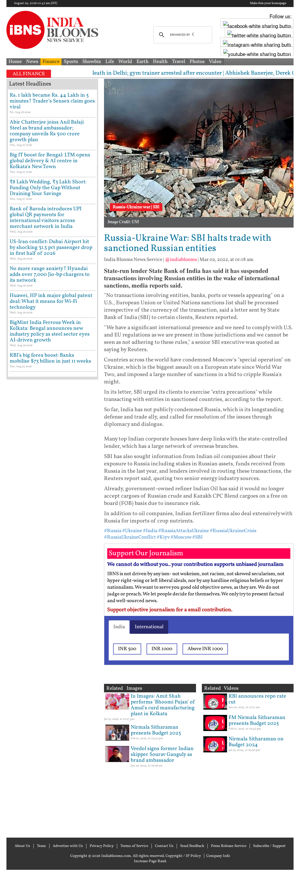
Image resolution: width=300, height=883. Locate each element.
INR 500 (127, 648)
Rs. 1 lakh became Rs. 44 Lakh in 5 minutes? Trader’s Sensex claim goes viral (52, 101)
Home (15, 61)
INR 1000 (161, 648)
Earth (143, 61)
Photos (197, 61)
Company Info (218, 856)
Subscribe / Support (269, 846)
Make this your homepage (268, 3)
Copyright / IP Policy (183, 856)
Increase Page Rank (150, 861)
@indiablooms (181, 259)
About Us (22, 846)
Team (41, 846)
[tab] (119, 627)
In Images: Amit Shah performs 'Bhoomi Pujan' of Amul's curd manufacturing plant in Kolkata (163, 705)
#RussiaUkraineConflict (130, 537)
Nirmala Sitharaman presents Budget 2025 (156, 730)
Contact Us (164, 846)
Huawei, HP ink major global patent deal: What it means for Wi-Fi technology (51, 301)
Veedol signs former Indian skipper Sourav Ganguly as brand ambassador (162, 754)
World (125, 61)
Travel (178, 61)
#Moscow (181, 537)
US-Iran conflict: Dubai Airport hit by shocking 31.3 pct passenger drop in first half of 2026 (51, 247)
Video (215, 61)
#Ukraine (132, 530)
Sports (71, 61)
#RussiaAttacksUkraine (183, 530)
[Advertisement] (52, 607)
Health (160, 61)
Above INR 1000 (205, 648)
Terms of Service (134, 846)
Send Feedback (192, 846)
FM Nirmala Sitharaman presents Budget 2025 (257, 720)
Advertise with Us (68, 846)
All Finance (29, 74)
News (32, 61)
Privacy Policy (102, 846)
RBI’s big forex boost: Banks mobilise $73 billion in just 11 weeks (50, 358)
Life (109, 61)
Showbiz (91, 61)
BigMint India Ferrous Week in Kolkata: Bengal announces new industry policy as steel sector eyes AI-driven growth (50, 331)
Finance (50, 61)
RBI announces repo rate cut (257, 699)
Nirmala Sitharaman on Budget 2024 (256, 742)
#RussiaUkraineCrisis (233, 530)
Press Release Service (228, 846)
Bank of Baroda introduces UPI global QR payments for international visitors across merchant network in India (45, 217)
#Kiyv (163, 537)
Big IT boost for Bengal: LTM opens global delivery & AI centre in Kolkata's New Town (50, 160)
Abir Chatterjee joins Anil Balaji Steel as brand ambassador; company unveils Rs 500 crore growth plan (47, 131)
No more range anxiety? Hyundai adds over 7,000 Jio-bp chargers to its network (50, 274)
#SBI (197, 537)
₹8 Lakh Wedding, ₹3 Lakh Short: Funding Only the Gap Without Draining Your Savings (48, 187)
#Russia (112, 530)
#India (150, 530)
